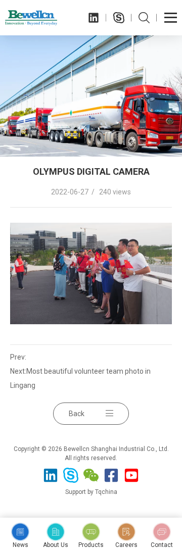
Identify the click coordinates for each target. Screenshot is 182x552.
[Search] (144, 17)
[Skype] (118, 17)
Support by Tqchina (91, 491)
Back (76, 414)
